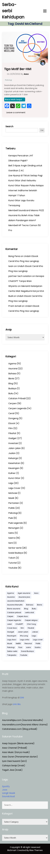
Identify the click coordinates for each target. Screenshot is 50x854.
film (22, 628)
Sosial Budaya (15, 552)
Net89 (18, 643)
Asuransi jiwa (24, 597)
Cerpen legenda (14, 620)
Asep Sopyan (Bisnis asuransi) (18, 743)
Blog (10, 383)
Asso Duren (8, 756)
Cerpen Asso (22, 616)
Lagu (10, 483)
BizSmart (12, 850)
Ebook (11, 423)
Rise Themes (36, 850)
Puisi (10, 518)
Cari (42, 130)
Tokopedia (11, 655)
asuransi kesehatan (15, 601)
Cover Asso (12, 628)
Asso (36, 593)
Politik (11, 508)
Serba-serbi (15, 547)
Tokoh (11, 557)
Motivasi (12, 493)
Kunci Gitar (14, 478)
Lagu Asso (11, 639)
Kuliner (12, 473)
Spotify (6, 786)
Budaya (12, 388)
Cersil (11, 413)
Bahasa (12, 373)
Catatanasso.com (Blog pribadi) (19, 729)
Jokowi (35, 632)
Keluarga (13, 458)
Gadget (12, 438)
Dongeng (13, 418)
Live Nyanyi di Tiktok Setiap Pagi (25, 175)
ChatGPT (19, 624)
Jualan (12, 453)
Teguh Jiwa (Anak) (12, 770)
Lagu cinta (24, 639)
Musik (11, 498)
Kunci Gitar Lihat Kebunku (22, 180)
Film (10, 428)
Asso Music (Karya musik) (16, 752)
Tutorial (12, 562)
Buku (10, 393)
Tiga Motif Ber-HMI (17, 69)
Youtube (12, 567)
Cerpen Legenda (17, 408)
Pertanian (13, 503)
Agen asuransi (24, 593)
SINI (22, 697)
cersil (9, 624)
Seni (10, 542)
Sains (11, 533)
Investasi (13, 443)
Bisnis (11, 378)
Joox (4, 789)
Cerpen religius (31, 620)
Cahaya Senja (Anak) (13, 765)
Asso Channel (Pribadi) (14, 747)
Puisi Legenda (15, 523)
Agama (12, 363)
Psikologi (8, 80)
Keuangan (13, 468)
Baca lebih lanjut (13, 99)
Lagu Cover (14, 488)
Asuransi (13, 368)
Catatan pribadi (14, 612)
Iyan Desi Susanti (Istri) (14, 761)
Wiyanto (12, 286)
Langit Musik (8, 793)
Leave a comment (15, 112)
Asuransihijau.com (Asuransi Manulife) (22, 720)
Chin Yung (31, 624)
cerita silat (29, 612)
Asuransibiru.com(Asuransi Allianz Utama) (25, 724)
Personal (28, 643)
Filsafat (12, 433)
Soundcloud (8, 796)
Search (9, 126)
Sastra (11, 537)
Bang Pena (14, 256)
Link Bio (17, 704)
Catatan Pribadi (17, 398)
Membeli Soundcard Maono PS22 (26, 210)
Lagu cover (37, 639)
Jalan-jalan (14, 448)
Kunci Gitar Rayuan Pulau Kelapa (25, 185)
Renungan (13, 528)
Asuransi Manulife (14, 605)
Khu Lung (24, 636)
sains (28, 647)
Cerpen (12, 403)
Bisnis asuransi (13, 608)
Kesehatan (14, 463)
